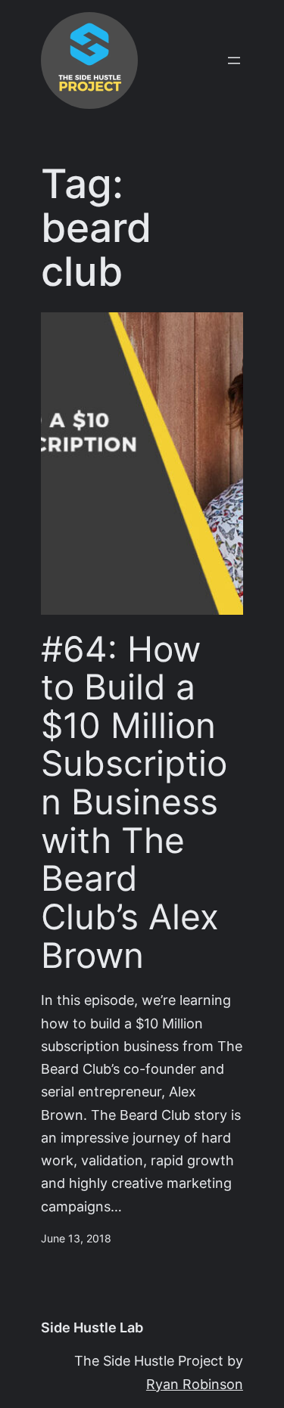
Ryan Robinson (194, 1384)
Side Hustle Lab (92, 1327)
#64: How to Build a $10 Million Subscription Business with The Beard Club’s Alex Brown (134, 802)
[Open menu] (234, 60)
